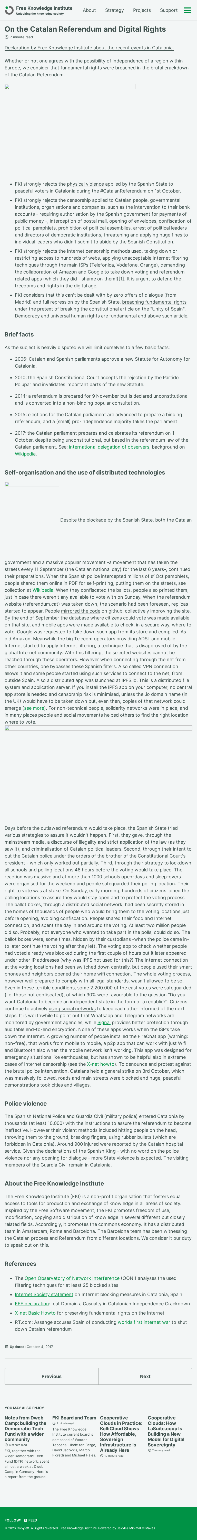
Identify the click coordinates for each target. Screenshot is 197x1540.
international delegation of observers (109, 447)
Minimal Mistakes (142, 1528)
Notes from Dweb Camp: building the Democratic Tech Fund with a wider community (25, 1428)
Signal (104, 1022)
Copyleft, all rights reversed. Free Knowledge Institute (57, 1528)
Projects (142, 10)
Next (145, 1376)
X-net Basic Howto (35, 1313)
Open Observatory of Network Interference (72, 1278)
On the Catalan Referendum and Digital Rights (85, 29)
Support (169, 10)
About (89, 10)
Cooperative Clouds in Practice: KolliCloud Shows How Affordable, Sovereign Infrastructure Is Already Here (121, 1434)
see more (34, 708)
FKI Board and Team (74, 1417)
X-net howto (100, 1064)
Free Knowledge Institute (44, 10)
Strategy (114, 10)
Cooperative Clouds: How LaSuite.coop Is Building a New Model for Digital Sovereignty (166, 1431)
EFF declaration (32, 1303)
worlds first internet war (144, 1322)
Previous (52, 1376)
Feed (32, 1520)
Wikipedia (25, 454)
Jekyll (121, 1528)
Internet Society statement (44, 1294)
